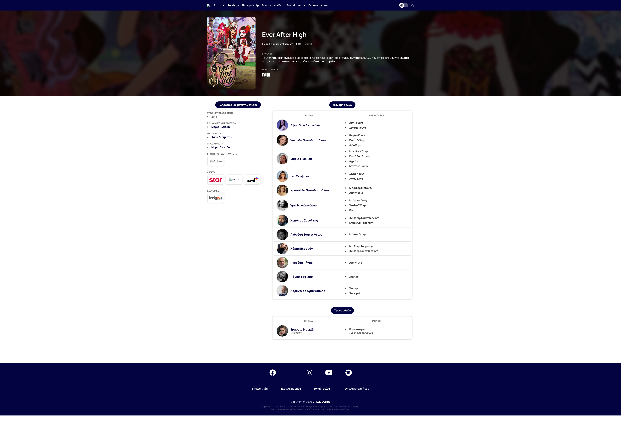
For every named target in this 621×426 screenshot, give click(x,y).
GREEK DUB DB (321, 402)
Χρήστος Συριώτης (304, 220)
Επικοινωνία (260, 388)
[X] (291, 372)
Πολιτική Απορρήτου (356, 388)
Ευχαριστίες (322, 388)
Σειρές (218, 5)
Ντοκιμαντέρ (250, 5)
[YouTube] (328, 372)
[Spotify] (348, 372)
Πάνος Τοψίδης (301, 277)
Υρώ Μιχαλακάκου (303, 205)
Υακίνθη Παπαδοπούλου (308, 140)
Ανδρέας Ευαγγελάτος (306, 234)
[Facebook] (272, 372)
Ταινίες (232, 5)
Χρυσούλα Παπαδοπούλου (309, 190)
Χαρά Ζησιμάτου (221, 137)
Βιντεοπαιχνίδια (272, 5)
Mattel (308, 43)
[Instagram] (309, 372)
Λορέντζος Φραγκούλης (307, 291)
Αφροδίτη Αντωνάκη (305, 125)
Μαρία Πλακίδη (220, 127)
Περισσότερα (317, 5)
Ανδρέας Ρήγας (301, 263)
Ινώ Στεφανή (299, 176)
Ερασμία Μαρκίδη (302, 329)
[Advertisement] (238, 230)
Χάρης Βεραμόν (301, 248)
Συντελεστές (295, 5)
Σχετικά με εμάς (291, 388)
